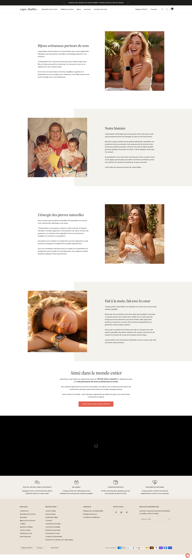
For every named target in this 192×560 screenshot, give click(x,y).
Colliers (22, 524)
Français (154, 9)
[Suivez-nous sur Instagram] (121, 512)
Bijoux (79, 9)
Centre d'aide (51, 511)
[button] (187, 555)
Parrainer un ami (26, 533)
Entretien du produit (53, 530)
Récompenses (25, 536)
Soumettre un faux (53, 533)
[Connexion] (167, 9)
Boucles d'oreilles (26, 527)
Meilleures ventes (67, 9)
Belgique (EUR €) (141, 9)
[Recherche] (162, 9)
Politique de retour (90, 514)
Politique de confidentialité (93, 511)
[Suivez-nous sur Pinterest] (127, 512)
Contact (49, 520)
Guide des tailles (52, 517)
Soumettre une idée (53, 524)
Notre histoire (51, 514)
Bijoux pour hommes (27, 520)
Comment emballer (53, 527)
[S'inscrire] (169, 519)
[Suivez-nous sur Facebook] (116, 512)
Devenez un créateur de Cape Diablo (59, 540)
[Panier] (171, 9)
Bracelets (23, 517)
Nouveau (87, 9)
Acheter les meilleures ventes (96, 404)
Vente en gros (25, 530)
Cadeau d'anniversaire (54, 536)
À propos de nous (100, 9)
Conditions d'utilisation (91, 517)
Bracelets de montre (50, 9)
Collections (24, 511)
